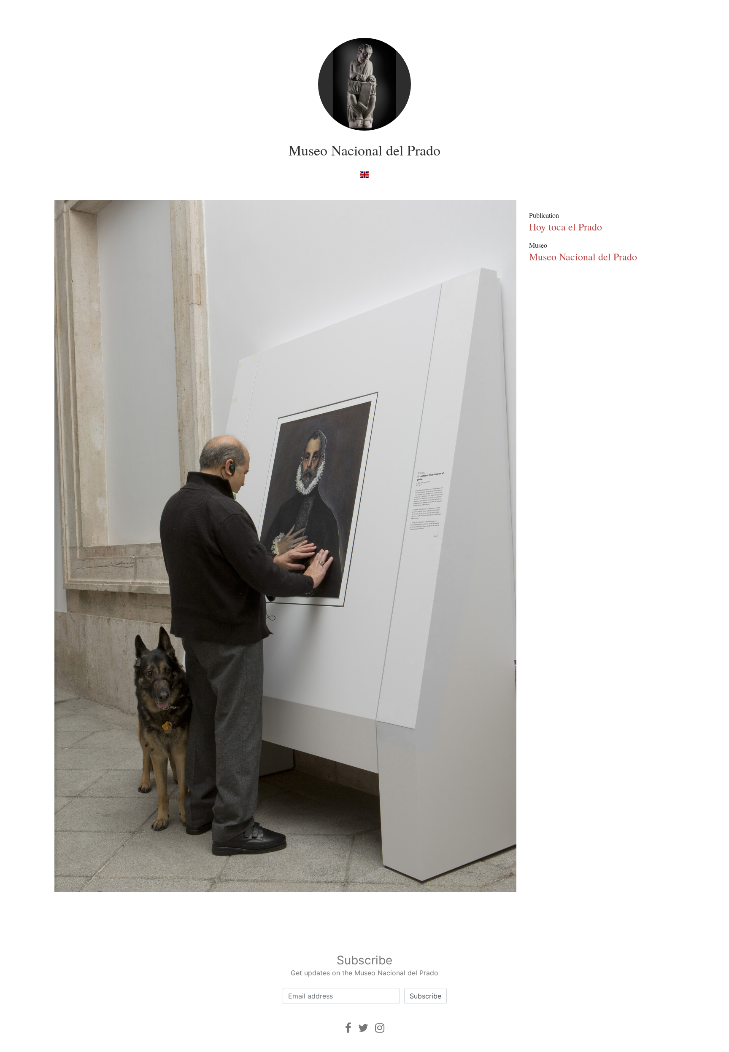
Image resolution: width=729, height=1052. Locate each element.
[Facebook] (348, 1027)
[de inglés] (364, 174)
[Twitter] (363, 1027)
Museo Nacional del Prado (364, 150)
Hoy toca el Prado (565, 226)
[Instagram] (380, 1027)
